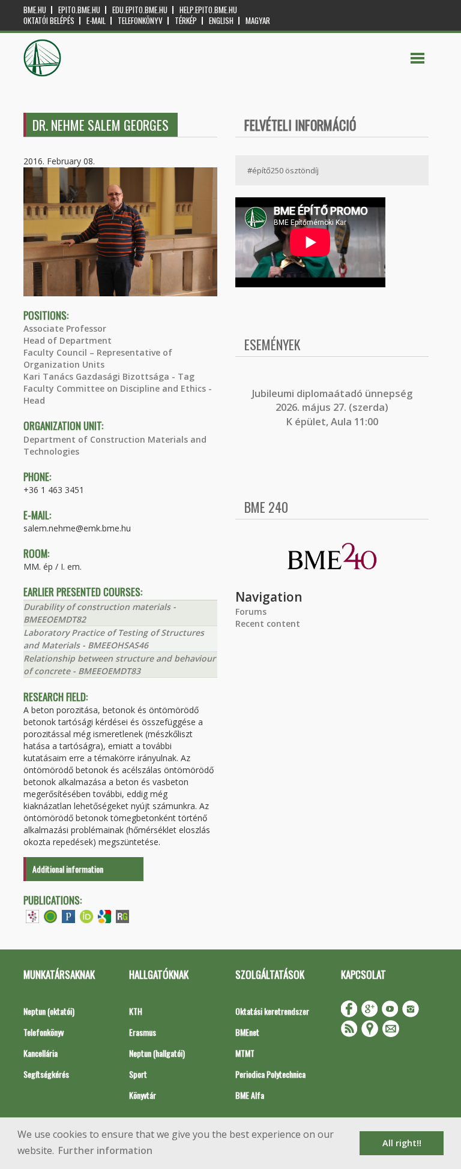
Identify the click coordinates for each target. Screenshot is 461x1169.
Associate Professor (64, 328)
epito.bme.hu (79, 10)
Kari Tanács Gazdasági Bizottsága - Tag (108, 376)
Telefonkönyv (140, 21)
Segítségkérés (46, 1074)
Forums (251, 611)
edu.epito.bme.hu (139, 10)
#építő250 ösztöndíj (283, 170)
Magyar (258, 21)
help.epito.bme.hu (208, 10)
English (221, 21)
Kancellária (40, 1053)
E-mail (96, 21)
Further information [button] (105, 1150)
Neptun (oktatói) (48, 1011)
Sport (138, 1074)
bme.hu (34, 10)
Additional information (67, 869)
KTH (135, 1011)
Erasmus (142, 1032)
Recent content (267, 623)
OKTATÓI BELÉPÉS (48, 21)
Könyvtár (142, 1095)
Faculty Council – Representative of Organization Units (97, 358)
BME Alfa (249, 1095)
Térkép (186, 21)
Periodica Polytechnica (270, 1074)
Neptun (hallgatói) (157, 1053)
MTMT (245, 1053)
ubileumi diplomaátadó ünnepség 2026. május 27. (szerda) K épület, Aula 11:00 (333, 407)
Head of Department (67, 340)
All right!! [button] (401, 1143)
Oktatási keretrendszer (272, 1011)
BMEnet (247, 1032)
